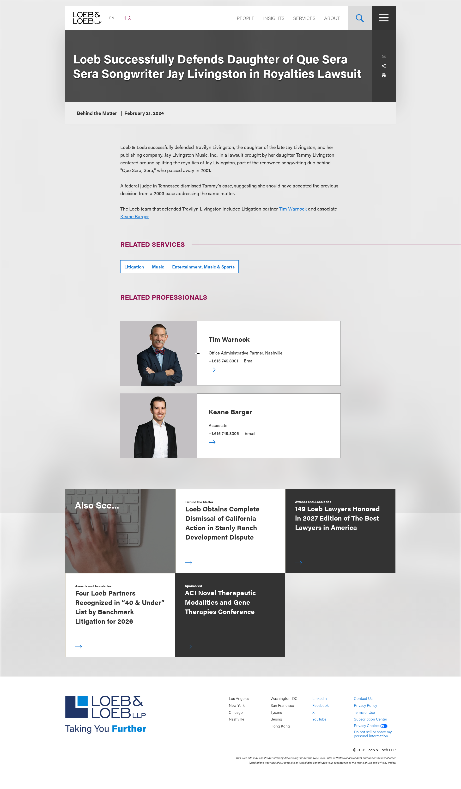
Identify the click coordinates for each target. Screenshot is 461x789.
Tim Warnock (293, 208)
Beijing (276, 719)
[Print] (384, 75)
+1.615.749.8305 (224, 433)
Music (158, 267)
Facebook (320, 705)
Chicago (236, 712)
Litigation (134, 267)
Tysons (276, 712)
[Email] (383, 56)
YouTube (319, 719)
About (332, 17)
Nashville (236, 719)
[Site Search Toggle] (360, 18)
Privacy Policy (365, 705)
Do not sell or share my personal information (373, 734)
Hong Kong (280, 726)
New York (237, 705)
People (246, 17)
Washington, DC (284, 698)
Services (304, 17)
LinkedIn (319, 698)
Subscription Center (370, 719)
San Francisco (282, 705)
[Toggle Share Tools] (384, 66)
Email (249, 361)
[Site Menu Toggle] (384, 18)
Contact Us (363, 698)
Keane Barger (134, 216)
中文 (128, 17)
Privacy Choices (367, 725)
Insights (274, 17)
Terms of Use (364, 712)
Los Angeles (239, 698)
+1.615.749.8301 (223, 361)
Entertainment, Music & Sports (203, 267)
